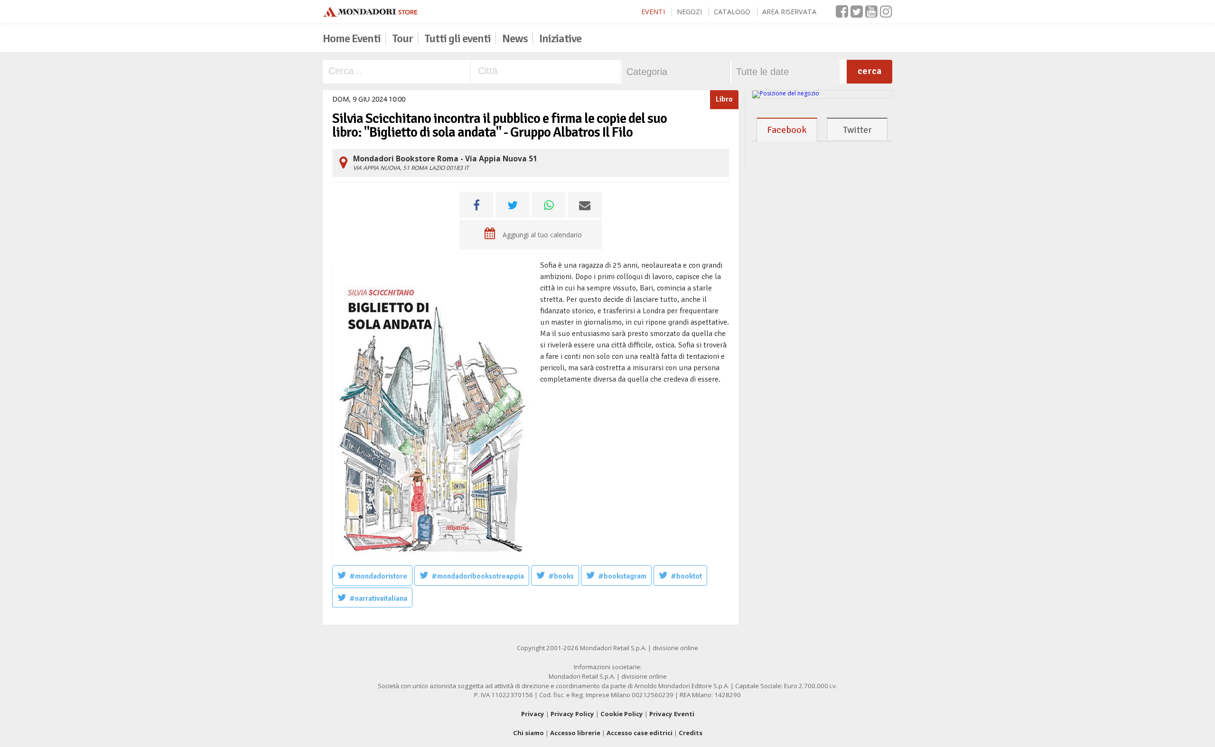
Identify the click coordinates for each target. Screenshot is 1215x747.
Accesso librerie (575, 732)
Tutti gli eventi (457, 38)
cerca (869, 71)
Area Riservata (789, 11)
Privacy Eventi (671, 714)
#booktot (686, 576)
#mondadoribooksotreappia (477, 576)
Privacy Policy (572, 714)
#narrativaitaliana (378, 598)
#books (561, 576)
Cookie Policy (621, 714)
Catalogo (732, 11)
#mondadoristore (378, 576)
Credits (690, 732)
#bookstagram (622, 576)
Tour (402, 38)
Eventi (653, 11)
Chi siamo (528, 732)
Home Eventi (352, 38)
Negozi (689, 11)
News (515, 38)
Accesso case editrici (640, 732)
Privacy (532, 714)
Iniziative (560, 38)
